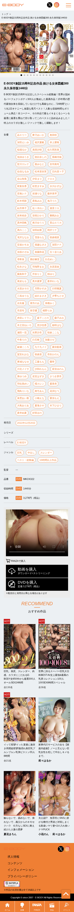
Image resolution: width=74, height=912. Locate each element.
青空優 (33, 310)
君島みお (37, 200)
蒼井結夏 (22, 412)
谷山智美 (22, 178)
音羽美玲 (54, 164)
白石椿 (35, 339)
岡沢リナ (52, 230)
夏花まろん (10, 834)
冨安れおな (23, 354)
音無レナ (22, 193)
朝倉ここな (53, 332)
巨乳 (19, 452)
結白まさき (41, 295)
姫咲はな (57, 325)
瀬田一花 (22, 332)
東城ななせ (23, 361)
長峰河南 (57, 157)
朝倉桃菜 (54, 237)
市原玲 (20, 310)
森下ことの (43, 317)
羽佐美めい (23, 383)
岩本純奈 (22, 215)
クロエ (50, 178)
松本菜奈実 (41, 171)
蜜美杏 (53, 383)
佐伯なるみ (23, 171)
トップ (5, 14)
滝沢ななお (23, 237)
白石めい (49, 259)
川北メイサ (23, 369)
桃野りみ (47, 310)
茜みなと (39, 164)
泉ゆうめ (22, 376)
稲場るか (22, 149)
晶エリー (22, 135)
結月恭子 (22, 208)
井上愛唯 (54, 142)
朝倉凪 (38, 354)
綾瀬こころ (23, 347)
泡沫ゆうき (23, 157)
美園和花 (39, 252)
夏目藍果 (57, 347)
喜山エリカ (56, 222)
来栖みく (49, 303)
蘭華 (52, 361)
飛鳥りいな (23, 391)
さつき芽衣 (56, 376)
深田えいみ (23, 142)
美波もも (22, 281)
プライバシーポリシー (22, 876)
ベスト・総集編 (25, 460)
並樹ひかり (38, 215)
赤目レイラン (24, 317)
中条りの (22, 339)
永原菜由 (54, 266)
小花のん (43, 834)
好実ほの (37, 412)
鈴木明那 (22, 200)
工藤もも (39, 361)
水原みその (23, 288)
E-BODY (21, 442)
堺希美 (20, 259)
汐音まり (37, 178)
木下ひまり (56, 405)
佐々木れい (38, 208)
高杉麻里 (34, 259)
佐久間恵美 (53, 149)
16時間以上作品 (47, 460)
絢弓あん (39, 391)
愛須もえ (54, 398)
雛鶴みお (54, 215)
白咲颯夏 (57, 288)
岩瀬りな (37, 193)
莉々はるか (44, 761)
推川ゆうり (38, 222)
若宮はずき (38, 376)
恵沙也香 (42, 325)
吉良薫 (20, 303)
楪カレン (39, 383)
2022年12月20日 (26, 423)
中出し (31, 452)
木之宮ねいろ (24, 325)
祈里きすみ (38, 186)
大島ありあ (23, 405)
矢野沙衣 (37, 332)
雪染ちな (39, 237)
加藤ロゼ (49, 339)
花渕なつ (54, 391)
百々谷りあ (56, 252)
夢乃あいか (38, 135)
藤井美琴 (52, 193)
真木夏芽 (37, 281)
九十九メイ (41, 347)
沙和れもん (41, 369)
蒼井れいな (53, 281)
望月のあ (34, 303)
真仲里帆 (22, 222)
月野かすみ (41, 288)
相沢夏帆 (39, 142)
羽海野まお (38, 266)
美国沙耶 (37, 149)
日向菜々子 (58, 171)
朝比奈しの (41, 157)
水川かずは (56, 186)
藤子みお (59, 317)
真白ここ (22, 230)
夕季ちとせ (58, 295)
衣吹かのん (53, 354)
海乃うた (52, 200)
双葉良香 (22, 186)
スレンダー (46, 452)
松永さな (22, 266)
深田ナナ (57, 244)
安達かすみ (23, 244)
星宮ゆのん (58, 369)
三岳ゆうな (23, 295)
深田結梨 (37, 230)
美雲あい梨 (23, 398)
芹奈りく (37, 274)
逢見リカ (54, 208)
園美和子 (22, 274)
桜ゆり (50, 274)
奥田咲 (53, 135)
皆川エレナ (23, 164)
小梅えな (39, 398)
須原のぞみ (23, 252)
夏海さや (39, 405)
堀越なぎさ (41, 244)
